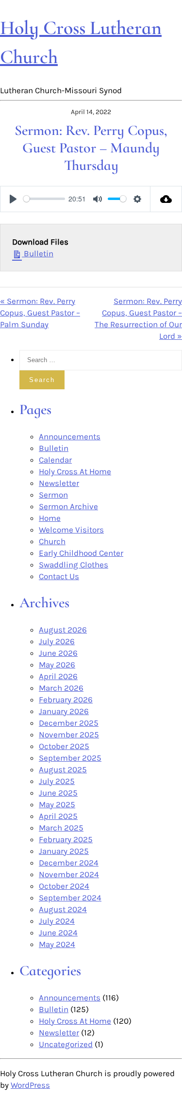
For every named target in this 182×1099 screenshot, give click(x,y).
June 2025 (58, 793)
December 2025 (69, 723)
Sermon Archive (68, 506)
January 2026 (64, 711)
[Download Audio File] (166, 199)
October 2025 (64, 746)
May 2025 (57, 804)
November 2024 (69, 874)
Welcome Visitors (71, 529)
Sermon (53, 495)
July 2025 (57, 781)
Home (50, 518)
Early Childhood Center (81, 553)
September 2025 (70, 758)
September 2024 (70, 897)
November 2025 (69, 734)
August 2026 (63, 629)
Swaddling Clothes (73, 564)
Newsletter (59, 483)
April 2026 (58, 676)
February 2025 (66, 839)
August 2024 (63, 909)
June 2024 (58, 932)
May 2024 (57, 944)
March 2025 (61, 828)
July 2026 (57, 641)
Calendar (55, 460)
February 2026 (66, 699)
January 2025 (64, 851)
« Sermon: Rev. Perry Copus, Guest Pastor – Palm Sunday (40, 312)
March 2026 (61, 688)
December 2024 (69, 862)
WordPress (30, 1085)
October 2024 (64, 886)
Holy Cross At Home (75, 471)
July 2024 (57, 921)
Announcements (69, 436)
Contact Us (59, 576)
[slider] (44, 198)
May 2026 (57, 664)
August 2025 (63, 769)
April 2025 (58, 816)
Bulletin (37, 253)
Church (52, 541)
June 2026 (58, 653)
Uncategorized (66, 1044)
